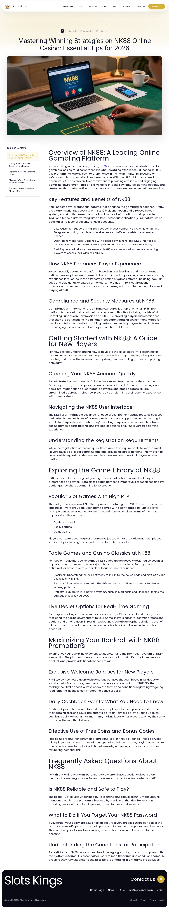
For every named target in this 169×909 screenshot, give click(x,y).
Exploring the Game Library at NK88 (22, 173)
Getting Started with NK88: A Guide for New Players (21, 164)
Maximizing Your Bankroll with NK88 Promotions (22, 181)
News (111, 890)
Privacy (144, 900)
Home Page (97, 890)
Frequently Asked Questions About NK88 (21, 189)
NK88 (103, 166)
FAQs (122, 890)
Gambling (105, 31)
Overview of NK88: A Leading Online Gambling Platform (22, 156)
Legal (161, 900)
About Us (134, 900)
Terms (153, 900)
